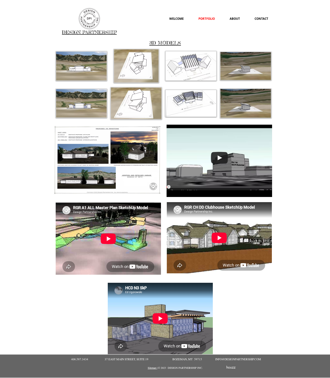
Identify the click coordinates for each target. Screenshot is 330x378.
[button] (81, 66)
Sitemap (152, 367)
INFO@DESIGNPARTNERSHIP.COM (238, 359)
